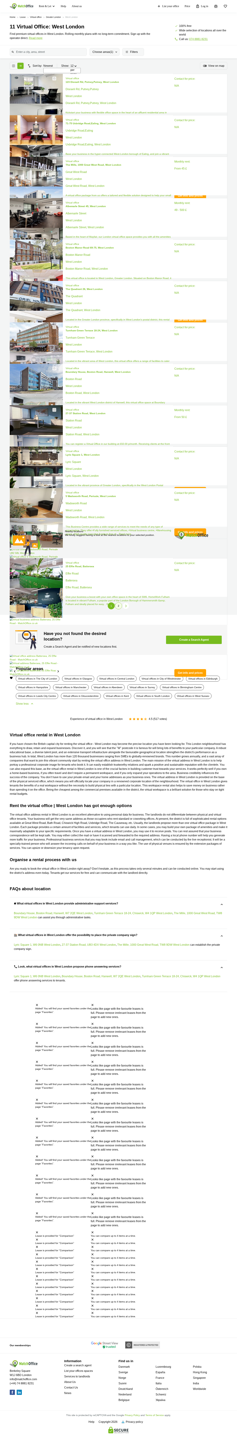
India (196, 1383)
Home (12, 17)
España (160, 1372)
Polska (197, 1366)
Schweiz (161, 1394)
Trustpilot (21, 1327)
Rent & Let (45, 6)
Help (63, 6)
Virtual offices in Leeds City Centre (37, 696)
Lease (23, 17)
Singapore (199, 1377)
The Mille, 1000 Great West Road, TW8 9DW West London (153, 944)
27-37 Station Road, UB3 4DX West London (89, 944)
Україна (160, 1400)
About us (77, 6)
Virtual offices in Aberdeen (108, 687)
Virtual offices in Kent (117, 696)
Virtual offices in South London (153, 696)
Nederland (125, 1394)
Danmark (124, 1366)
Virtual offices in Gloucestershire (81, 696)
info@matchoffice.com (23, 1379)
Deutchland (125, 1388)
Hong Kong (200, 1372)
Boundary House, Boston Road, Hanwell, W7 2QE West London (53, 913)
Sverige (123, 1372)
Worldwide (199, 1388)
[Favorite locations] (225, 6)
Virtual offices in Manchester (70, 687)
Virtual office (36, 17)
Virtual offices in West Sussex (193, 696)
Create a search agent (77, 1365)
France (160, 1377)
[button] (53, 78)
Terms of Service (154, 1415)
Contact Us (71, 1387)
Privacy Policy (132, 1415)
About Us (70, 1382)
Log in (204, 6)
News (67, 1393)
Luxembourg (163, 1366)
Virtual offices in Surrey (142, 687)
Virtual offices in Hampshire (33, 687)
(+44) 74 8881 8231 (22, 1383)
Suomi (122, 1383)
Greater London (53, 17)
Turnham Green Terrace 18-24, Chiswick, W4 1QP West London (133, 913)
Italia (159, 1383)
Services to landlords (77, 1376)
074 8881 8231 (198, 39)
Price (187, 6)
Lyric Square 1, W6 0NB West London (37, 944)
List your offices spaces (78, 1370)
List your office (170, 6)
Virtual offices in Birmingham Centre (182, 687)
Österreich (162, 1388)
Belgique (124, 1400)
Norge (122, 1377)
